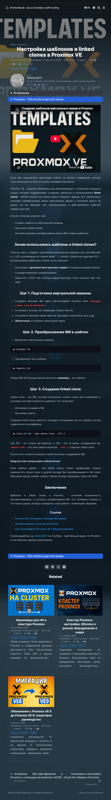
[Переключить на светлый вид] (94, 7)
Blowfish (99, 793)
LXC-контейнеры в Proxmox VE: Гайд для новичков (44, 528)
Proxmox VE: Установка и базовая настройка (40, 518)
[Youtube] (39, 85)
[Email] (28, 85)
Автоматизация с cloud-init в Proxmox (36, 523)
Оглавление (21, 92)
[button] (103, 7)
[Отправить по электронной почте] (52, 567)
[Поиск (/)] (99, 7)
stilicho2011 (41, 535)
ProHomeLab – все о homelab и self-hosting (34, 7)
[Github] (31, 85)
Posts (13, 44)
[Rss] (46, 85)
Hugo (92, 793)
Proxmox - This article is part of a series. (39, 99)
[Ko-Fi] (43, 85)
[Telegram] (35, 85)
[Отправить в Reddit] (47, 567)
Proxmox (21, 44)
